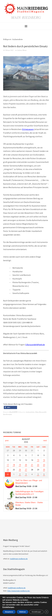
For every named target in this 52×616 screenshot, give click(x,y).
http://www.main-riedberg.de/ (18, 591)
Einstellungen (8, 607)
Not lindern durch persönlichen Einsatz (25, 46)
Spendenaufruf (7, 414)
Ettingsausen (28, 129)
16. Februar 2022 (8, 50)
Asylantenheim (30, 412)
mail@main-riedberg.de (19, 559)
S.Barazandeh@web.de (35, 344)
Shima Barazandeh (40, 412)
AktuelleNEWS (13, 412)
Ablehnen (22, 612)
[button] (10, 407)
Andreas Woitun (22, 50)
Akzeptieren (9, 612)
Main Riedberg (26, 17)
